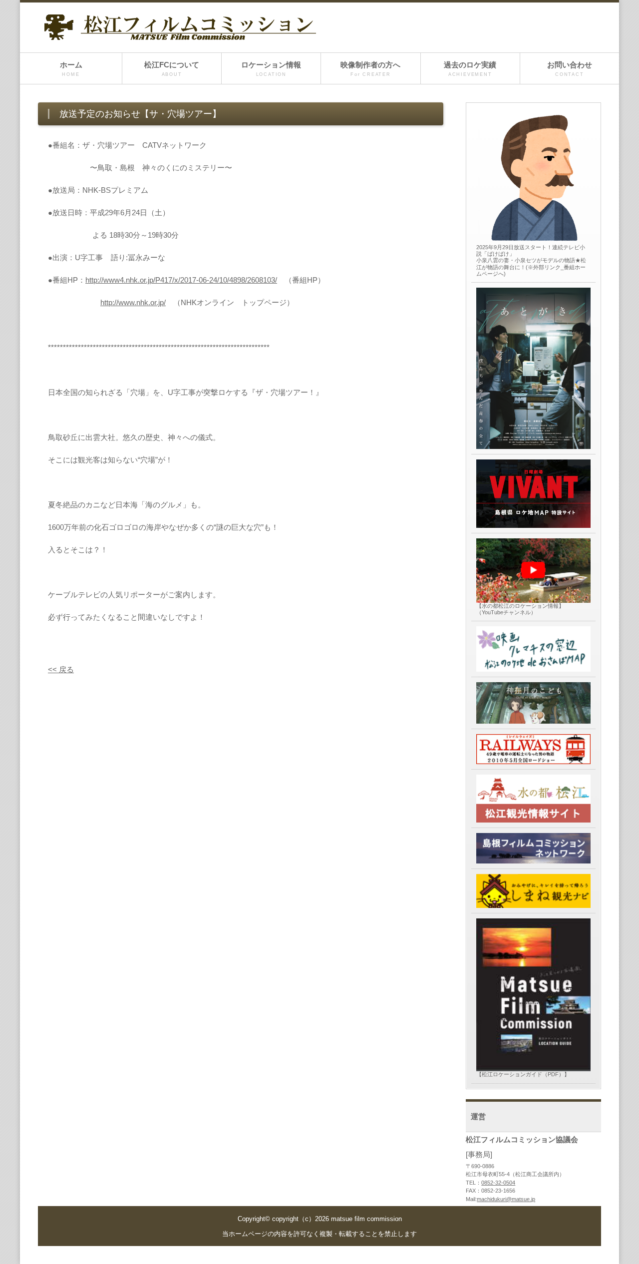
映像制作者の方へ (370, 68)
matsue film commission (366, 1219)
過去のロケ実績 (470, 68)
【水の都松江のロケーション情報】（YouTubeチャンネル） (520, 609)
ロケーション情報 (271, 68)
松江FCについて (171, 68)
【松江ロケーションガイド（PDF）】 (523, 1074)
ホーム (71, 68)
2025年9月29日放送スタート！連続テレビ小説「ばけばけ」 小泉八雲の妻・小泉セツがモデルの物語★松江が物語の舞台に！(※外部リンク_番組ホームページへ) (531, 260)
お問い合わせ (569, 68)
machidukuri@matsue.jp (506, 1199)
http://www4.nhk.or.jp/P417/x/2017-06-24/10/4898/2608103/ (181, 280)
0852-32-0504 (498, 1183)
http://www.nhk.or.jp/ (133, 302)
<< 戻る (61, 669)
